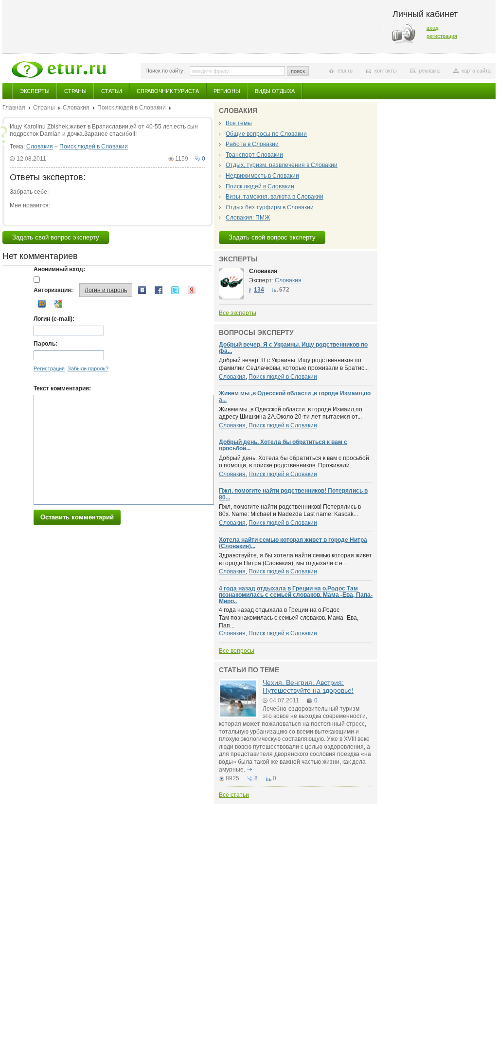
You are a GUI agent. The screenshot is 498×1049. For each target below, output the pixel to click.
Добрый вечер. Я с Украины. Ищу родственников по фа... (293, 347)
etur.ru (345, 71)
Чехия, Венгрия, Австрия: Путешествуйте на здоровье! (308, 686)
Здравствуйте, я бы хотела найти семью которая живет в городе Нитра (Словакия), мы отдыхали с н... (295, 559)
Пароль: (45, 343)
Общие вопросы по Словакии (266, 133)
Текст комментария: (62, 388)
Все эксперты (237, 313)
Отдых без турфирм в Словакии (270, 207)
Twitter (175, 290)
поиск (298, 71)
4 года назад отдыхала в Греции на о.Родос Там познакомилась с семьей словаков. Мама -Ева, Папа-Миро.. (296, 595)
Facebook (158, 290)
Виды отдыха (275, 91)
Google (58, 304)
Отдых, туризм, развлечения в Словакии (282, 165)
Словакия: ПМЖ (248, 217)
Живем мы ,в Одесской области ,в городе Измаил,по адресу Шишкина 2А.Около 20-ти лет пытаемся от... (290, 413)
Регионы (226, 91)
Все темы (239, 123)
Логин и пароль (106, 290)
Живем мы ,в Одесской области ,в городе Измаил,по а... (295, 396)
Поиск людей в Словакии (131, 107)
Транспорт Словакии (254, 154)
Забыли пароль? (88, 368)
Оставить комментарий (77, 517)
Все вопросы (236, 650)
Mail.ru (42, 304)
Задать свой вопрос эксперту (55, 237)
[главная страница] (59, 69)
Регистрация (49, 368)
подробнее (249, 769)
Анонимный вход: (59, 269)
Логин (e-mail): (54, 318)
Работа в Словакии (252, 144)
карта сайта (476, 71)
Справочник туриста (168, 91)
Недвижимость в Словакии (262, 175)
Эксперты (35, 91)
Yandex (191, 290)
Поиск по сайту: (165, 71)
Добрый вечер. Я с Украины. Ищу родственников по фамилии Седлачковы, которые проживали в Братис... (294, 364)
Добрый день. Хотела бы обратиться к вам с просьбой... (283, 445)
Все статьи (234, 794)
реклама (429, 71)
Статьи (111, 91)
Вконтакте (142, 290)
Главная (13, 107)
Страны (75, 91)
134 (259, 289)
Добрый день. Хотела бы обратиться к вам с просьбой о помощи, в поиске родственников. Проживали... (294, 462)
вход (432, 28)
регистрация (442, 36)
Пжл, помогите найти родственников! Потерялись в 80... (293, 493)
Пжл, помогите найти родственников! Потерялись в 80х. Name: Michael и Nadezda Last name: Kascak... (290, 510)
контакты (385, 71)
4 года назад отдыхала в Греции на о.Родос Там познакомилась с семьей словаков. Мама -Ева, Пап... (288, 617)
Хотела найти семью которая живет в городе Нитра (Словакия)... (293, 543)
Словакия (76, 107)
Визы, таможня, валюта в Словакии (274, 196)
